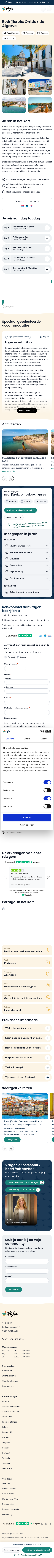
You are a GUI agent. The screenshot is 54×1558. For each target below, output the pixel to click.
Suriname (6, 1463)
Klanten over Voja (10, 1499)
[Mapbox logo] (8, 306)
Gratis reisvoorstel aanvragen (24, 1182)
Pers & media (8, 1493)
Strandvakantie (9, 1375)
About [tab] (44, 739)
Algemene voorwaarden (12, 1537)
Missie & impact (9, 1488)
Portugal (6, 1453)
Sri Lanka (6, 1458)
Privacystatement (32, 1537)
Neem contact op (13, 517)
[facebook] (51, 1524)
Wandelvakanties (10, 1381)
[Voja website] (8, 9)
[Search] (43, 9)
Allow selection (27, 825)
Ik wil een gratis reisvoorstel (19, 510)
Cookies (44, 1537)
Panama (5, 1447)
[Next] (11, 478)
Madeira (5, 1437)
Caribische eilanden (10, 1411)
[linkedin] (46, 1524)
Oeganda (6, 1442)
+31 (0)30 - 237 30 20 (14, 1339)
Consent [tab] (10, 739)
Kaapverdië (7, 1432)
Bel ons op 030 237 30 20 (22, 1189)
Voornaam (8, 678)
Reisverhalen (8, 1504)
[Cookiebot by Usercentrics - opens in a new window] (39, 731)
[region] (27, 293)
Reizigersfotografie (11, 1509)
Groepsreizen (8, 1386)
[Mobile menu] (49, 8)
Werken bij (7, 1514)
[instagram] (42, 1524)
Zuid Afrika (7, 1468)
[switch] (47, 789)
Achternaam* (11, 1266)
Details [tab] (27, 739)
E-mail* (8, 1276)
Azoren (5, 1401)
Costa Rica (7, 1416)
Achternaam (8, 687)
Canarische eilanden (11, 1406)
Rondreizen (7, 1370)
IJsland (5, 1427)
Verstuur (12, 1289)
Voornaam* (10, 1257)
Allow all (27, 817)
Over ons (6, 1483)
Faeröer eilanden (9, 1421)
